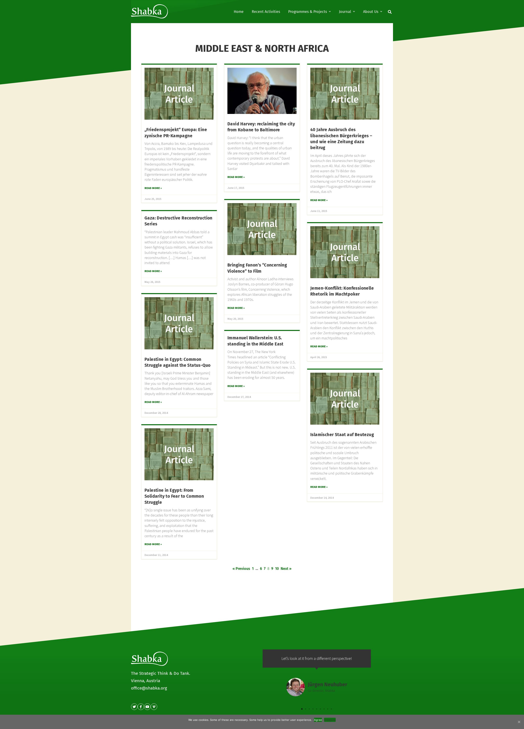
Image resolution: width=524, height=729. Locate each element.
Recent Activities (266, 11)
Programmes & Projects (307, 11)
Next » (286, 568)
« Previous (241, 568)
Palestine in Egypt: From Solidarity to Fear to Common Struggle (174, 496)
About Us (370, 11)
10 (277, 568)
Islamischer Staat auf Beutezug (342, 434)
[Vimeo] (154, 706)
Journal (345, 11)
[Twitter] (134, 706)
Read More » (153, 188)
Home (239, 11)
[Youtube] (147, 706)
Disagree (330, 719)
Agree (318, 719)
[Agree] (519, 722)
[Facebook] (141, 706)
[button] (302, 709)
